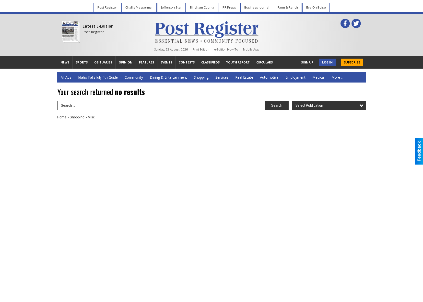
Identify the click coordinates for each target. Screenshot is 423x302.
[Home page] (207, 31)
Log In (327, 62)
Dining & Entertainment (168, 77)
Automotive (269, 77)
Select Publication (309, 105)
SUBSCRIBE (352, 62)
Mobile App (251, 49)
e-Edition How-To (226, 49)
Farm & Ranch (288, 7)
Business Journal (256, 7)
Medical (318, 77)
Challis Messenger (139, 7)
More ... (337, 77)
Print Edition (201, 49)
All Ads (66, 77)
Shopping (201, 77)
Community (134, 77)
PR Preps (229, 7)
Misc (91, 117)
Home (62, 117)
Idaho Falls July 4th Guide (98, 77)
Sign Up (307, 62)
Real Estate (244, 77)
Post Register (107, 7)
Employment (295, 77)
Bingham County (202, 7)
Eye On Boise (316, 7)
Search (276, 105)
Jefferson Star (171, 7)
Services (221, 77)
